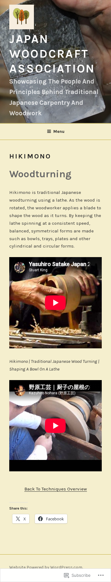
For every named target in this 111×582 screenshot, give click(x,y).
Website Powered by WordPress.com (45, 567)
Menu (58, 131)
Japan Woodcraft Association (52, 54)
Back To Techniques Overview (55, 489)
